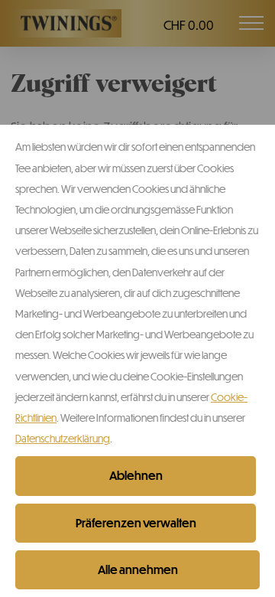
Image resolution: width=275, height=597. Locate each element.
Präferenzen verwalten (136, 523)
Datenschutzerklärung (62, 438)
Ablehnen (136, 475)
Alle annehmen (138, 569)
